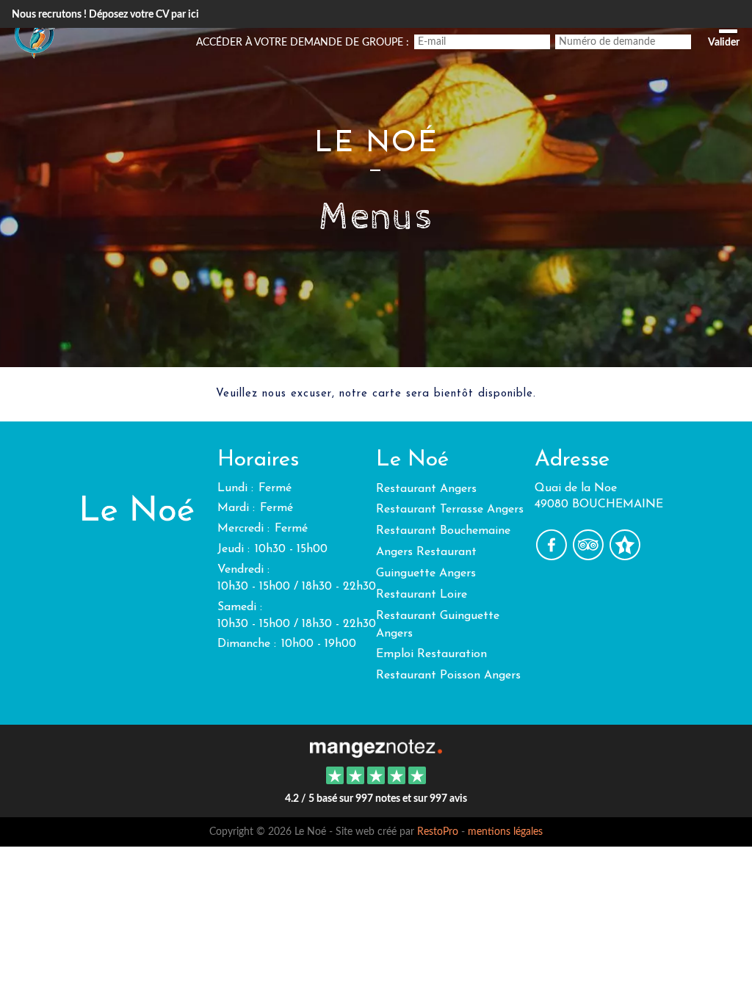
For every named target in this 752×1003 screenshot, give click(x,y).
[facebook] (553, 556)
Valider (724, 42)
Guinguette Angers (426, 573)
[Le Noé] (375, 746)
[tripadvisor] (589, 556)
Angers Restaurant (426, 552)
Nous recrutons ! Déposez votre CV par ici (105, 15)
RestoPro (437, 832)
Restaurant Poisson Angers (448, 675)
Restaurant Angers (426, 489)
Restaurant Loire (421, 595)
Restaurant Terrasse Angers (450, 509)
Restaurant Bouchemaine (443, 531)
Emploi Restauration (431, 654)
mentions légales (505, 832)
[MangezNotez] (624, 556)
